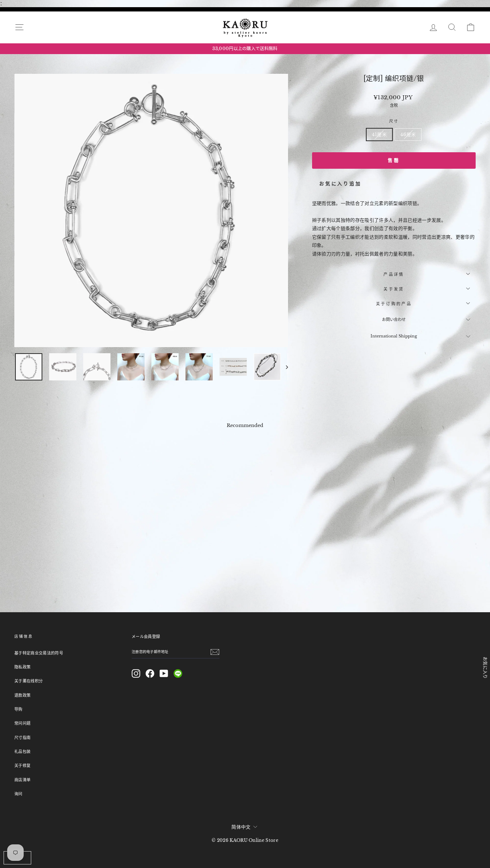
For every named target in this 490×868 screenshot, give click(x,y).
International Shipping (394, 336)
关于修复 (22, 765)
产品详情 (393, 274)
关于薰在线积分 (28, 681)
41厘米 (379, 134)
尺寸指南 (22, 737)
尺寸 (394, 121)
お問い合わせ (394, 319)
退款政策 (22, 695)
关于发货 (393, 289)
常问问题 (22, 723)
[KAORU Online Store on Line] (178, 673)
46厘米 (408, 134)
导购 (18, 709)
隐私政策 (22, 667)
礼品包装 (22, 751)
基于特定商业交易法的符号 (38, 653)
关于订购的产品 (394, 303)
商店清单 (22, 779)
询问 (18, 793)
